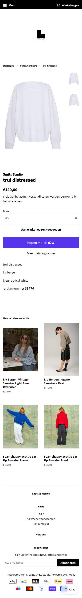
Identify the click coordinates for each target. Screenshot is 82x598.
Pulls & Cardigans (28, 66)
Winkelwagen (70, 6)
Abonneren (68, 563)
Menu (12, 5)
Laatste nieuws (41, 494)
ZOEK (41, 514)
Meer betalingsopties (41, 253)
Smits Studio (42, 574)
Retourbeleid (41, 524)
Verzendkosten (39, 196)
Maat (6, 211)
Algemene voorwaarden (41, 519)
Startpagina (8, 66)
